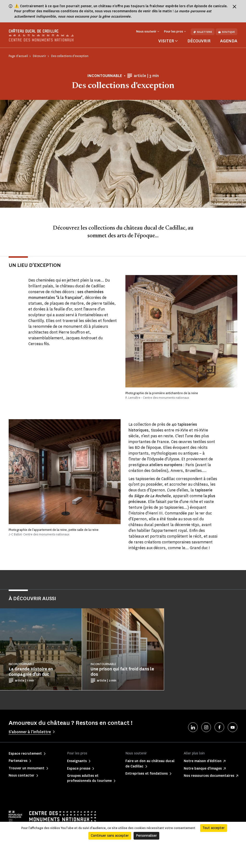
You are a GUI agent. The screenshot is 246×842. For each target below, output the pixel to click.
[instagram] (206, 727)
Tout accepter (214, 828)
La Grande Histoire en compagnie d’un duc (31, 671)
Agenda (228, 41)
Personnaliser (146, 835)
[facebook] (219, 727)
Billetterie (204, 32)
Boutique (228, 32)
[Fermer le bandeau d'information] (234, 6)
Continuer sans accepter (110, 835)
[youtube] (232, 727)
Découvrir (198, 41)
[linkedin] (193, 727)
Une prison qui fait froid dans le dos (122, 671)
